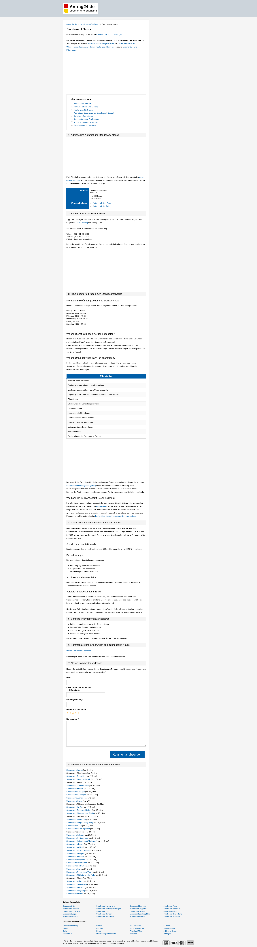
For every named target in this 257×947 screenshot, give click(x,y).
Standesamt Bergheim (76, 860)
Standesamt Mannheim (171, 909)
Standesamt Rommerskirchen (79, 810)
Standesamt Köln (69, 906)
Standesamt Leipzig (70, 914)
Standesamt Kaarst (74, 770)
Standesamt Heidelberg (105, 917)
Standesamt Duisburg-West (78, 829)
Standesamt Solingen (75, 853)
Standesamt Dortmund (138, 906)
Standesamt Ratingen (75, 792)
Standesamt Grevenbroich (77, 785)
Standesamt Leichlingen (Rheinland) (82, 841)
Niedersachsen (135, 926)
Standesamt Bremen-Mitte (105, 906)
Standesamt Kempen (75, 856)
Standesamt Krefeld (75, 807)
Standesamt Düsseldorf (76, 776)
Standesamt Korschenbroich (78, 779)
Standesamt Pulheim (75, 835)
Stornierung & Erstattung (122, 941)
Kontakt (136, 941)
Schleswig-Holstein (170, 931)
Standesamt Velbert (75, 881)
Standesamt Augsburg (171, 911)
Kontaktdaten (101, 506)
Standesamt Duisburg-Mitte (78, 850)
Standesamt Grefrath (75, 866)
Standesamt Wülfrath (75, 847)
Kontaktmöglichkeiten (105, 43)
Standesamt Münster (137, 917)
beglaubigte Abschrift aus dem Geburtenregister (115, 516)
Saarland (133, 934)
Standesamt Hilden (74, 801)
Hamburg (99, 928)
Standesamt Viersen (75, 844)
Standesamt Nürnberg (104, 914)
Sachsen (166, 926)
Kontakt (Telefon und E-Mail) (86, 107)
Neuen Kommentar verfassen (86, 122)
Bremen (99, 926)
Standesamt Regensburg (172, 914)
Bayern (65, 928)
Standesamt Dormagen (76, 795)
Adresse (91, 43)
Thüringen (167, 934)
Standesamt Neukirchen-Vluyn (79, 872)
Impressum (78, 941)
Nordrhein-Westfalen (89, 24)
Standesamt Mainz (170, 906)
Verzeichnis (145, 941)
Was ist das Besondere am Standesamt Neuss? (94, 113)
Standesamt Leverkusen (77, 863)
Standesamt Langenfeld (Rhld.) (79, 823)
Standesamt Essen (103, 911)
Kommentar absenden (127, 754)
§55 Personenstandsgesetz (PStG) (81, 485)
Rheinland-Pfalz (136, 931)
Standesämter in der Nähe (85, 125)
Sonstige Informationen (83, 116)
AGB (109, 941)
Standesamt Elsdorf (75, 894)
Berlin (65, 931)
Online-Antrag (82, 223)
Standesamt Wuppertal (138, 909)
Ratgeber (154, 941)
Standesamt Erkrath (75, 789)
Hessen (99, 931)
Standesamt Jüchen (75, 798)
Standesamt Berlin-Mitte (71, 911)
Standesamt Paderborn (171, 917)
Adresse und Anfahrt (82, 104)
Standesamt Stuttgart (70, 917)
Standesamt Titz (73, 869)
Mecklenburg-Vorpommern (106, 934)
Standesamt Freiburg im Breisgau (108, 909)
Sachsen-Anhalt (169, 928)
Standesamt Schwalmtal (76, 884)
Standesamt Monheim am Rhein (80, 813)
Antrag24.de (71, 24)
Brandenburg (68, 934)
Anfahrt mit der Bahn (102, 206)
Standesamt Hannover (71, 909)
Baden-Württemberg (70, 926)
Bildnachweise (100, 941)
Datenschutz (89, 941)
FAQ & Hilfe (67, 941)
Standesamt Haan (74, 826)
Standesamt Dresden (137, 911)
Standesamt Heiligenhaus (77, 838)
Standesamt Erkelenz (75, 887)
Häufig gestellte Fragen (83, 110)
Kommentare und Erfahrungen (109, 34)
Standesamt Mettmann (76, 819)
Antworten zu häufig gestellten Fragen (100, 47)
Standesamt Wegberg (75, 890)
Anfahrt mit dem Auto (102, 203)
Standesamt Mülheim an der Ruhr (81, 875)
